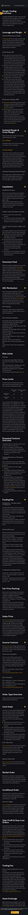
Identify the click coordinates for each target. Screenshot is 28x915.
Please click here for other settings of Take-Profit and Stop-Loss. (13, 836)
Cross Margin (6, 140)
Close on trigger (5, 804)
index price (6, 620)
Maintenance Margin (8, 102)
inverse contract (9, 646)
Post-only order (5, 745)
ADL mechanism (20, 298)
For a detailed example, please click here (11, 891)
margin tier (6, 107)
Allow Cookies (15, 912)
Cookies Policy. (20, 909)
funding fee (11, 487)
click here (22, 372)
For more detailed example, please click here (12, 672)
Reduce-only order (6, 762)
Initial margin (5, 38)
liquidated (13, 123)
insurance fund (19, 269)
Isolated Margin (7, 150)
